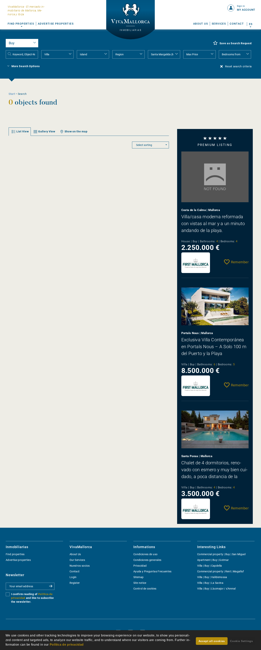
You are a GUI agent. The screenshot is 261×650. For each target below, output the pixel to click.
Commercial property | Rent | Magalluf (220, 571)
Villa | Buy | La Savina (210, 582)
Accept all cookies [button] (212, 641)
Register (75, 582)
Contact (237, 23)
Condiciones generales (147, 559)
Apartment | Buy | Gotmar (213, 559)
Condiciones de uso (145, 554)
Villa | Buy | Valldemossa (212, 577)
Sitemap (138, 577)
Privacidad (140, 565)
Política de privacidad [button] (67, 644)
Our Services (77, 559)
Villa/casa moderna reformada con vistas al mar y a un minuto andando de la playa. (213, 223)
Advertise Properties (56, 23)
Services (219, 23)
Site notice (139, 582)
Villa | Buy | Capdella (209, 565)
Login (73, 577)
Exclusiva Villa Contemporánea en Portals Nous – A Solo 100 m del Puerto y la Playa (213, 346)
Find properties (15, 554)
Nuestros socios (80, 565)
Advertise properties (18, 559)
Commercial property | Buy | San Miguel (221, 554)
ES (250, 24)
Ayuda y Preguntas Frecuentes (152, 571)
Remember (240, 262)
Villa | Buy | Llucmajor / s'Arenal (216, 588)
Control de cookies (144, 588)
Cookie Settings (241, 641)
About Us (200, 23)
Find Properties (21, 23)
